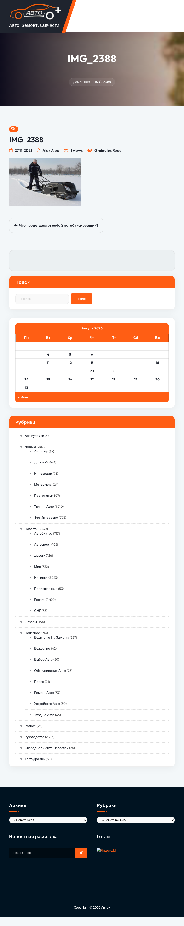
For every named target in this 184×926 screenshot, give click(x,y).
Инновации (43, 473)
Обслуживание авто (50, 670)
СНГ (37, 610)
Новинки (40, 577)
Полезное (32, 633)
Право (39, 681)
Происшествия (46, 588)
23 (157, 371)
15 (135, 362)
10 (26, 362)
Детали (30, 447)
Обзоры (31, 622)
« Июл (23, 397)
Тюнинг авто (44, 506)
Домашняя (81, 82)
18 (48, 371)
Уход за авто (44, 715)
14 (113, 362)
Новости (31, 529)
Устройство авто (47, 703)
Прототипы (43, 495)
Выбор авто (43, 659)
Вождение (42, 648)
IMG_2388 (103, 82)
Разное (30, 726)
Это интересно (46, 517)
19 (70, 371)
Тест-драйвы (35, 759)
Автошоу (41, 451)
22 (136, 371)
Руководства (34, 737)
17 (26, 371)
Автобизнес (43, 533)
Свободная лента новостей (47, 748)
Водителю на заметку (51, 637)
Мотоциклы (43, 484)
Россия (39, 599)
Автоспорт (42, 544)
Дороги (39, 555)
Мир (37, 566)
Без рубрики (34, 436)
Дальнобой (43, 462)
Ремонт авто (44, 692)
